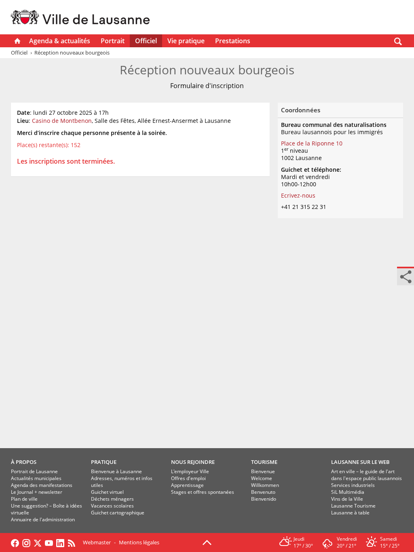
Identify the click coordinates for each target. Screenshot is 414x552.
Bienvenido (263, 498)
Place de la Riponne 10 (311, 143)
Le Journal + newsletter (36, 492)
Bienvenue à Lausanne (116, 471)
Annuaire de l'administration (43, 519)
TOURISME (264, 462)
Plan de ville (24, 498)
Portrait (113, 40)
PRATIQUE (103, 462)
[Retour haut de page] (207, 542)
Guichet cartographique (117, 512)
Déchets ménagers (112, 498)
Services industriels (353, 485)
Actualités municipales (36, 478)
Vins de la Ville (347, 498)
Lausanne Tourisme (353, 505)
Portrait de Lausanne (34, 471)
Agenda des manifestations (41, 485)
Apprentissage (187, 485)
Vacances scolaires (112, 505)
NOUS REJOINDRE (193, 462)
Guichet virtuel (107, 492)
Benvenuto (263, 492)
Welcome (261, 478)
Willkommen (265, 485)
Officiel (146, 40)
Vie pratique (186, 40)
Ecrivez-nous (298, 195)
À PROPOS (23, 462)
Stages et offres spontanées (202, 492)
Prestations (232, 40)
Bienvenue (263, 471)
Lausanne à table (350, 512)
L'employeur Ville (190, 471)
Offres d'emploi (188, 478)
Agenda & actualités (59, 40)
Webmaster (97, 542)
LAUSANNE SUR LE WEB (360, 462)
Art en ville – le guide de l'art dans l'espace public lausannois (366, 475)
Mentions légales (139, 542)
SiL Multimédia (347, 492)
